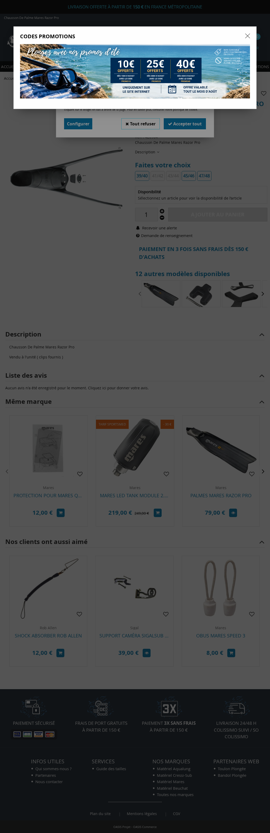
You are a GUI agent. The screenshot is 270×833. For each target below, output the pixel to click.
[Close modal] (247, 36)
